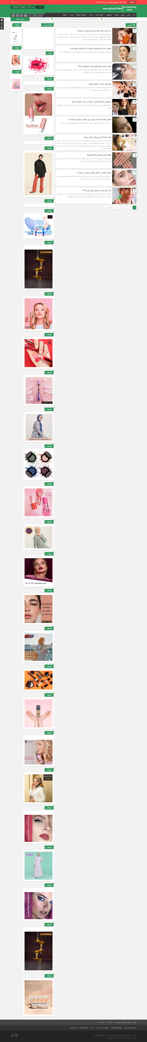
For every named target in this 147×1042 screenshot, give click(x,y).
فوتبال (65, 15)
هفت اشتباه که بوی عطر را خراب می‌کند (97, 137)
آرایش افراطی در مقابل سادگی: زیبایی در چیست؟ (94, 172)
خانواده (116, 15)
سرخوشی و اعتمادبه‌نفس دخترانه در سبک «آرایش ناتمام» (91, 101)
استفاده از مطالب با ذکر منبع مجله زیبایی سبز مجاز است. (121, 1038)
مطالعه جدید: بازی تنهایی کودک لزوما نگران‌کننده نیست (50, 19)
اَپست (92, 1028)
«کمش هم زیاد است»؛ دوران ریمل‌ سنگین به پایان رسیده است (89, 119)
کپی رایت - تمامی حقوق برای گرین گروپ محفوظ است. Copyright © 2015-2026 (115, 1035)
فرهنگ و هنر (99, 15)
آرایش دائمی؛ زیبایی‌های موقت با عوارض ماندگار (94, 66)
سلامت (91, 15)
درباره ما (109, 1022)
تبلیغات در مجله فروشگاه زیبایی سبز (125, 1022)
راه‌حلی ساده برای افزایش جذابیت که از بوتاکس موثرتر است (90, 48)
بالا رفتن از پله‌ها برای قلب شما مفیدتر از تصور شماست (83, 19)
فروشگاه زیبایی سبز (130, 1028)
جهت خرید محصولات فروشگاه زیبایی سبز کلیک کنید (111, 2)
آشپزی (123, 15)
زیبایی (129, 15)
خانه (134, 15)
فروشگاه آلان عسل (102, 1028)
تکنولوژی (109, 15)
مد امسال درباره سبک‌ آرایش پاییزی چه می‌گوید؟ (94, 30)
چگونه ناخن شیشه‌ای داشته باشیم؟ (99, 155)
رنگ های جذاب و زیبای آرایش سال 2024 (97, 190)
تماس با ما (101, 1022)
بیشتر (71, 15)
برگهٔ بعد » (110, 207)
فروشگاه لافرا (84, 1028)
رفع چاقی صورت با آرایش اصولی (99, 84)
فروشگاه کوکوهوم (116, 1028)
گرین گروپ (73, 1028)
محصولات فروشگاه (81, 15)
